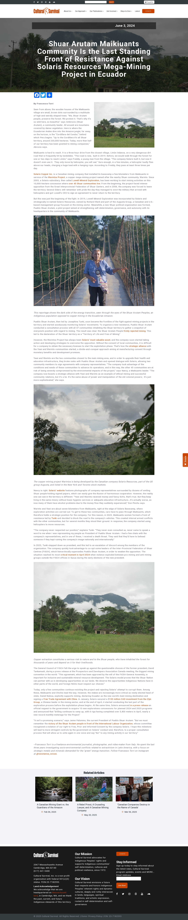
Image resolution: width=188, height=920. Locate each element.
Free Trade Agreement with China (60, 699)
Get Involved (111, 11)
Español (149, 2)
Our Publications (96, 11)
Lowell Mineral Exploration (85, 180)
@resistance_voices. (46, 754)
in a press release (139, 705)
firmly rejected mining (135, 331)
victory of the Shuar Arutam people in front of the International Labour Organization (90, 723)
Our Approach (80, 11)
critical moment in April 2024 (75, 555)
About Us (67, 11)
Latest (137, 11)
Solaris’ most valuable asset (96, 340)
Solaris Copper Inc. (43, 174)
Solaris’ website (57, 490)
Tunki (54, 518)
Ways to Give (126, 11)
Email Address (123, 875)
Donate (148, 11)
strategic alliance (137, 346)
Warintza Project (56, 177)
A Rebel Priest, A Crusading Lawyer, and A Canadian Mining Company (92, 807)
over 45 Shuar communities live (84, 183)
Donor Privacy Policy (91, 916)
